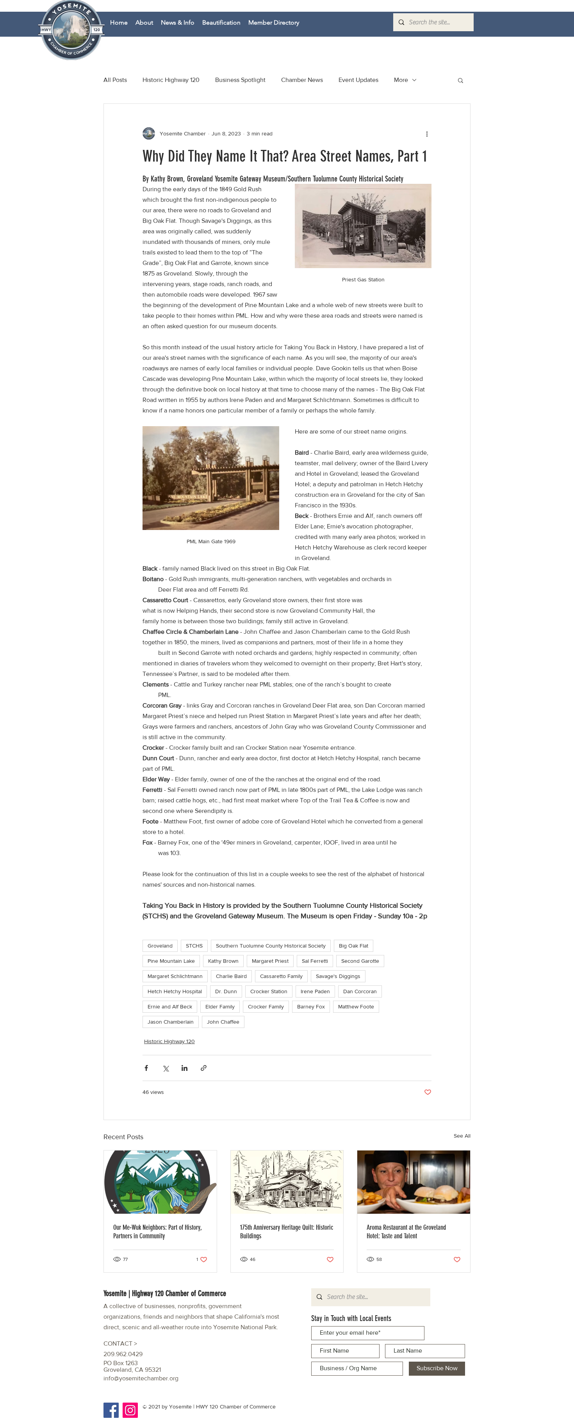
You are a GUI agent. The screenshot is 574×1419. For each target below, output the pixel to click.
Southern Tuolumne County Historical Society (271, 945)
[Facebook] (111, 1410)
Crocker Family (266, 1006)
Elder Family (220, 1006)
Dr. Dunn (226, 991)
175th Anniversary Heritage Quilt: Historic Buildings (286, 1231)
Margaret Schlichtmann (175, 976)
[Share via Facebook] (146, 1068)
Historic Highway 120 (171, 79)
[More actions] (426, 133)
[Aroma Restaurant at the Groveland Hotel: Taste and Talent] (413, 1182)
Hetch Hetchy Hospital (175, 991)
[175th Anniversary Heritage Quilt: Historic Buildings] (287, 1182)
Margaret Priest (270, 961)
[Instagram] (130, 1410)
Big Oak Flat (353, 945)
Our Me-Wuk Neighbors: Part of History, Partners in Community (157, 1231)
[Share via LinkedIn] (184, 1068)
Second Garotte (360, 961)
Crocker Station (268, 991)
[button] (460, 80)
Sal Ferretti (315, 961)
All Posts (115, 79)
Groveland (160, 945)
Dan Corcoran (360, 991)
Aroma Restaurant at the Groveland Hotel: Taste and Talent (406, 1231)
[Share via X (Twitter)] (165, 1068)
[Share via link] (203, 1068)
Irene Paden (315, 991)
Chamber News (302, 79)
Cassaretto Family (281, 976)
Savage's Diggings (338, 976)
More (401, 79)
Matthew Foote (356, 1006)
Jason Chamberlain (171, 1022)
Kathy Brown (223, 961)
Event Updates (358, 79)
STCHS (194, 945)
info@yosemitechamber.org (140, 1378)
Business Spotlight (240, 79)
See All (462, 1136)
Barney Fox (311, 1006)
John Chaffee (223, 1022)
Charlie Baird (231, 976)
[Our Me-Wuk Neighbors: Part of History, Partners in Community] (160, 1182)
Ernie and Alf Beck (170, 1006)
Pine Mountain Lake (171, 961)
